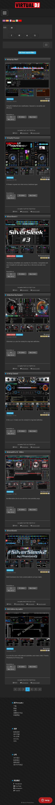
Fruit (48, 98)
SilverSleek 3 (12, 217)
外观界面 (16, 715)
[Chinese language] (20, 20)
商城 (14, 708)
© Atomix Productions (27, 802)
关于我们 (16, 758)
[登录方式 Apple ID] (27, 35)
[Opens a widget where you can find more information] (45, 800)
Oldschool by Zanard (14, 295)
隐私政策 (16, 762)
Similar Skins (20, 604)
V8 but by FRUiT (12, 59)
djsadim (47, 648)
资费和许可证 (18, 713)
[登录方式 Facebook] (11, 35)
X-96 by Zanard (12, 374)
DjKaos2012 (46, 491)
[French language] (10, 20)
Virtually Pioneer (13, 138)
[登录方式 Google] (34, 35)
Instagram (18, 788)
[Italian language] (16, 20)
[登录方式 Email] (11, 28)
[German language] (13, 20)
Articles (16, 739)
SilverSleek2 (12, 531)
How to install (36, 133)
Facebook (18, 784)
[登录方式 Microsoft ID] (19, 35)
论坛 (14, 741)
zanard (47, 334)
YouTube (18, 786)
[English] (4, 20)
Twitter (17, 791)
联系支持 (16, 732)
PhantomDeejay (45, 255)
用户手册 (16, 734)
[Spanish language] (7, 20)
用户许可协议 (18, 765)
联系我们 (16, 760)
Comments (25, 133)
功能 (14, 711)
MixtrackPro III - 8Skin (15, 452)
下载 (14, 706)
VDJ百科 (16, 736)
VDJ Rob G (46, 177)
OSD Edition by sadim (15, 609)
